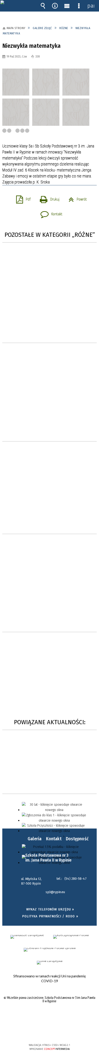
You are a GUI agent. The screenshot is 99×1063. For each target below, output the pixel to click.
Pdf (21, 198)
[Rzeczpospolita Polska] (71, 937)
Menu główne (66, 5)
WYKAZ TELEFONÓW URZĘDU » (50, 909)
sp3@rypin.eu (55, 892)
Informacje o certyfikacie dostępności (49, 1015)
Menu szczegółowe (78, 5)
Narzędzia (54, 5)
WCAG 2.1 (63, 1031)
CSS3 (49, 1032)
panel (90, 5)
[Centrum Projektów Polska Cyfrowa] (50, 950)
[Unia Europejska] (49, 962)
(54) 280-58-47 (75, 879)
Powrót (76, 198)
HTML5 (42, 1032)
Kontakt (49, 212)
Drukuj (47, 198)
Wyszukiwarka (42, 5)
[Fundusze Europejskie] (27, 937)
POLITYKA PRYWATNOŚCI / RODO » (50, 916)
